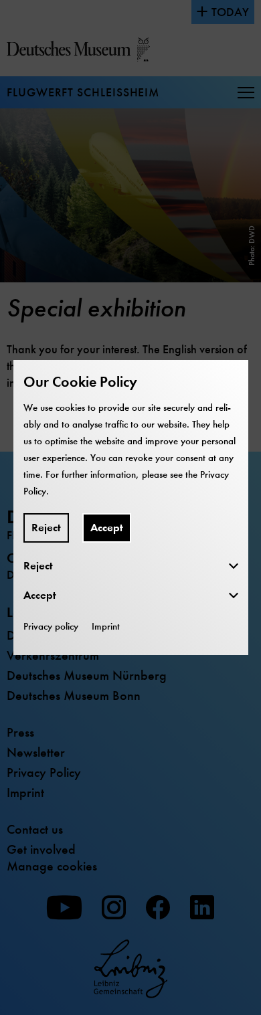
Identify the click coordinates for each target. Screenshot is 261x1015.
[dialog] (130, 507)
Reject (46, 528)
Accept (106, 528)
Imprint (106, 626)
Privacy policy (50, 626)
